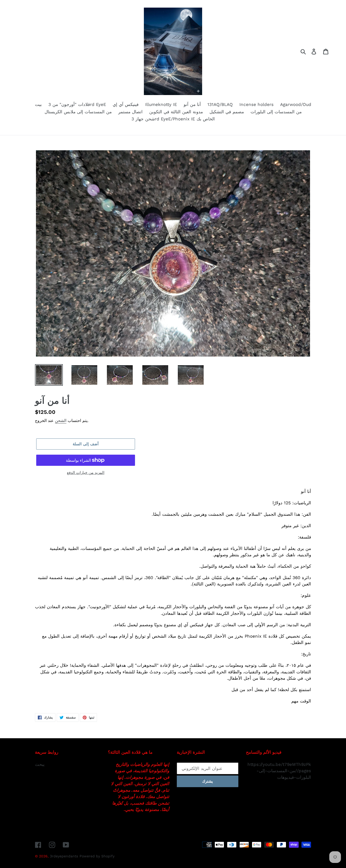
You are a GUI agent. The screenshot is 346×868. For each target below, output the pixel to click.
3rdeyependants (64, 856)
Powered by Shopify (97, 856)
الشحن (60, 420)
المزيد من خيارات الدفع (85, 472)
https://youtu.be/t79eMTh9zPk (279, 764)
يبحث (40, 764)
